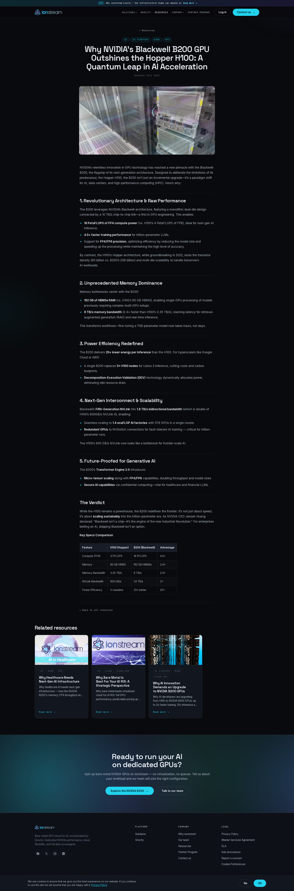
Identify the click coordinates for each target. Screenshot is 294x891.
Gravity (146, 12)
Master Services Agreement (238, 840)
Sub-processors (231, 852)
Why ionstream (187, 834)
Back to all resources (96, 610)
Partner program (199, 12)
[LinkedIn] (63, 853)
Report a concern (232, 858)
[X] (46, 853)
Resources (161, 12)
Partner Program (188, 852)
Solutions (128, 12)
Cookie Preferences (233, 864)
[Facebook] (38, 853)
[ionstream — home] (48, 12)
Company (177, 12)
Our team (183, 840)
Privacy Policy (230, 834)
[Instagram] (55, 853)
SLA (224, 846)
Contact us (184, 858)
